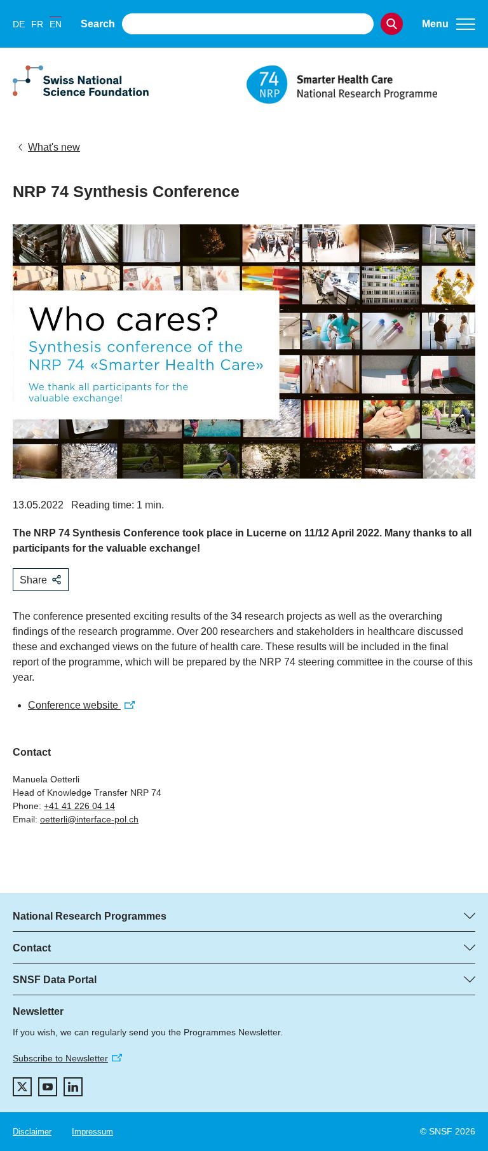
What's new (54, 147)
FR (37, 24)
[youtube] (47, 1086)
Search (98, 23)
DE (19, 24)
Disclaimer (32, 1131)
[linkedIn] (73, 1086)
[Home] (361, 84)
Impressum (92, 1131)
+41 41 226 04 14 (79, 806)
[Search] (392, 24)
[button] (448, 24)
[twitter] (22, 1086)
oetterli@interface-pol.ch (89, 819)
